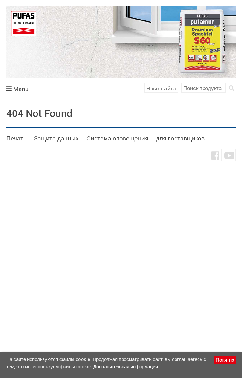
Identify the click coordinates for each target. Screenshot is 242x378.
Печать (16, 138)
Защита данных (56, 138)
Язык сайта (161, 88)
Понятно (225, 360)
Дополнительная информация (125, 366)
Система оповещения (117, 138)
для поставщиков (180, 138)
